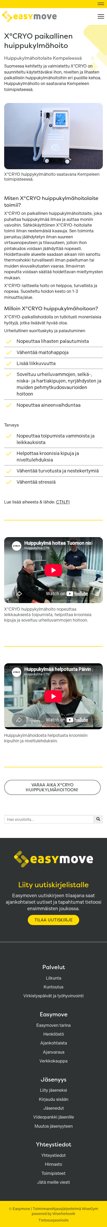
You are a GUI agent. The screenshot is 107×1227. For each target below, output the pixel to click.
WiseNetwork (63, 1214)
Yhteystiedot (53, 1155)
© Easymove (19, 1209)
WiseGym (90, 1209)
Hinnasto (53, 1164)
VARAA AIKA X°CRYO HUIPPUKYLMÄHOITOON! (52, 787)
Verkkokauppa (53, 1061)
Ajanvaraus (53, 1052)
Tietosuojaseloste (53, 1220)
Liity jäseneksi (53, 1090)
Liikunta (53, 978)
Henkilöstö (53, 1034)
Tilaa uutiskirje (54, 920)
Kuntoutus (53, 987)
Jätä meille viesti (53, 1182)
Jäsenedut (53, 1108)
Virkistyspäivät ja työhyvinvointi (53, 995)
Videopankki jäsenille (53, 1117)
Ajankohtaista (53, 1043)
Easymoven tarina (53, 1025)
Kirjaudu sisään (53, 1099)
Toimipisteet (53, 1173)
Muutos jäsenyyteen (54, 1126)
